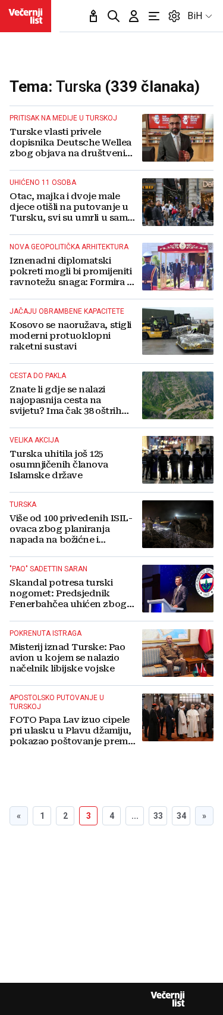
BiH (194, 15)
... (135, 816)
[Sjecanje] (93, 16)
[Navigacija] (154, 16)
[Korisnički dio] (134, 16)
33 (158, 816)
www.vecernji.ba (25, 16)
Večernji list (167, 999)
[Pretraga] (113, 16)
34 (181, 816)
